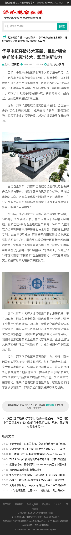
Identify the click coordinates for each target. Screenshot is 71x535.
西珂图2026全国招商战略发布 (25, 469)
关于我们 (7, 504)
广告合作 (58, 504)
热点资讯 (30, 37)
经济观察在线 (15, 37)
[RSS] (68, 3)
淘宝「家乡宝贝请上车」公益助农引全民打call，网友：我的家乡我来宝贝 (35, 422)
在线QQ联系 (32, 504)
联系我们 (19, 504)
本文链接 (50, 405)
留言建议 (46, 504)
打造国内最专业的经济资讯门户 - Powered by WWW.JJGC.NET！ (35, 3)
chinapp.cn (51, 529)
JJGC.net (30, 529)
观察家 (15, 64)
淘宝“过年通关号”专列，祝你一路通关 (30, 418)
